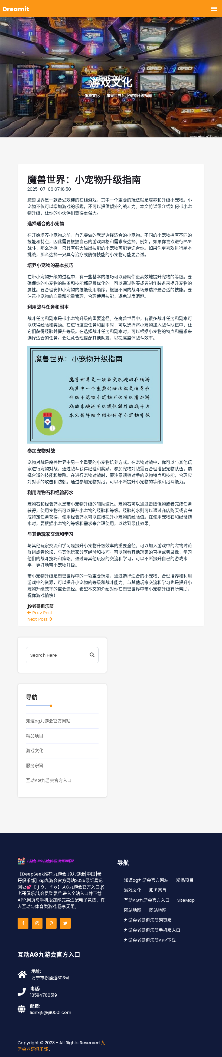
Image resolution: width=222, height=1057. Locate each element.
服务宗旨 (34, 765)
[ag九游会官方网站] (53, 860)
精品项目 (34, 736)
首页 (74, 95)
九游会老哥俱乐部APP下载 (150, 940)
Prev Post (42, 613)
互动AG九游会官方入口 (48, 780)
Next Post (38, 619)
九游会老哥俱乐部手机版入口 (152, 930)
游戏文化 (34, 751)
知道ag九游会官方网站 (48, 721)
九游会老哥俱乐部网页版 (148, 920)
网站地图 (132, 910)
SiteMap (186, 900)
